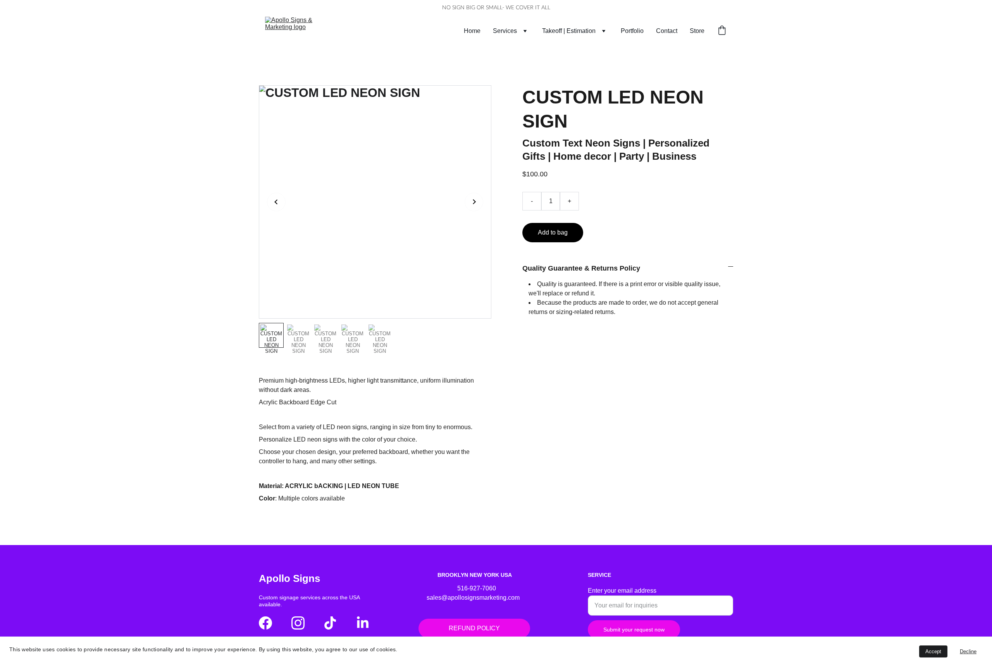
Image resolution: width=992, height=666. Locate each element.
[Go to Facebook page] (265, 623)
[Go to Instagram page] (298, 623)
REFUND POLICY (474, 628)
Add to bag (553, 232)
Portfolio (632, 31)
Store (697, 31)
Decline (968, 651)
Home (472, 31)
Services (505, 31)
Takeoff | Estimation (569, 31)
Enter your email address (622, 590)
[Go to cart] (722, 31)
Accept (933, 651)
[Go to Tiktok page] (330, 623)
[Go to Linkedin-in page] (362, 623)
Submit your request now (634, 629)
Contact (666, 31)
